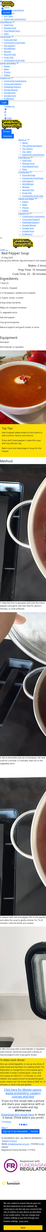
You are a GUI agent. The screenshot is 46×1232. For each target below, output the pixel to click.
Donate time (9, 92)
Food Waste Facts (12, 31)
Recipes (7, 51)
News (6, 69)
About (25, 143)
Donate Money (11, 89)
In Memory (9, 98)
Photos (7, 72)
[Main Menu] (1, 237)
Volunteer (7, 136)
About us (22, 140)
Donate (6, 12)
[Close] (7, 250)
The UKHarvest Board (32, 145)
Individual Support (12, 87)
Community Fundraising (15, 81)
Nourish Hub (10, 54)
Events (7, 66)
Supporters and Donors (15, 19)
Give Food (8, 25)
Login (4, 102)
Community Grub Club (14, 60)
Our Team (8, 16)
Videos (7, 75)
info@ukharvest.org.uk (18, 1144)
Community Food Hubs (14, 42)
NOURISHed (9, 48)
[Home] (7, 3)
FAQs (6, 34)
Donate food (10, 95)
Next (3, 1127)
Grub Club (8, 57)
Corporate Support (13, 84)
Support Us (5, 78)
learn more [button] (23, 1221)
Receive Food (10, 28)
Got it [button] (23, 1228)
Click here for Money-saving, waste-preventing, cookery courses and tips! (23, 1093)
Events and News (8, 63)
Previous (7, 1121)
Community (5, 36)
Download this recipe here (17, 1114)
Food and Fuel (10, 39)
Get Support (9, 45)
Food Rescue (6, 22)
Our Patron (27, 148)
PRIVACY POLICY (9, 1141)
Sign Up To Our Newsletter (15, 1131)
